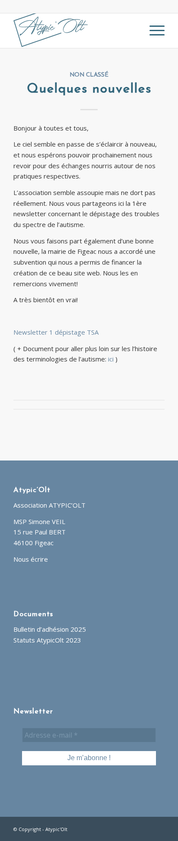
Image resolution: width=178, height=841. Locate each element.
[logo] (73, 30)
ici (111, 359)
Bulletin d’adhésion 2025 (49, 629)
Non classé (89, 75)
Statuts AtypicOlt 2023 (47, 640)
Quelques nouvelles (89, 89)
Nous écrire (30, 559)
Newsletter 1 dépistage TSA (56, 332)
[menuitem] (153, 30)
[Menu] (153, 30)
